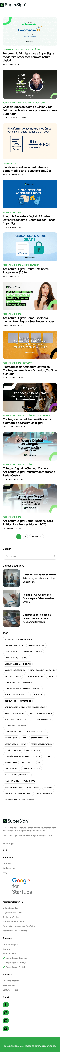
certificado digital (34, 676)
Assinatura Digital (21, 49)
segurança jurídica (14, 787)
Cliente (51, 676)
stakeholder (33, 787)
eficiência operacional (15, 726)
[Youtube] (6, 1028)
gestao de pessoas (39, 738)
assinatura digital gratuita (17, 658)
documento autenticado (40, 713)
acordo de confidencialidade (18, 639)
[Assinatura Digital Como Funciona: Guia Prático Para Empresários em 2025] (30, 498)
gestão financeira (13, 750)
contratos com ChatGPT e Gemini (19, 701)
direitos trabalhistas (14, 713)
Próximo (35, 537)
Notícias (35, 49)
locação (49, 756)
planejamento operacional (17, 775)
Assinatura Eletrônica (15, 670)
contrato (38, 695)
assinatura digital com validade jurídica (23, 652)
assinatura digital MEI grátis (18, 664)
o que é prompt (11, 769)
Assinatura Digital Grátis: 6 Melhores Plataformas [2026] (26, 270)
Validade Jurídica (30, 265)
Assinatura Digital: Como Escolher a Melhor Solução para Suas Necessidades (28, 319)
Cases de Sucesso (13, 676)
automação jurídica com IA (42, 670)
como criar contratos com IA (18, 682)
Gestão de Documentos (15, 744)
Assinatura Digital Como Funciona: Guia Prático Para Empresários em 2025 (28, 522)
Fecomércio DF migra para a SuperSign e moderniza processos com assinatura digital (28, 57)
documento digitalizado (16, 719)
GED (24, 738)
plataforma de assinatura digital (20, 781)
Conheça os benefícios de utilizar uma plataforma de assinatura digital (27, 421)
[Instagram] (6, 1012)
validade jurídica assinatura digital (21, 800)
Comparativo (9, 163)
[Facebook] (6, 1004)
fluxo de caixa (11, 738)
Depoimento (28, 103)
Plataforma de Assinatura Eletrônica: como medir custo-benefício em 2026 (27, 168)
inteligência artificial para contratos (22, 756)
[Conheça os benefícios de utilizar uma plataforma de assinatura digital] (30, 396)
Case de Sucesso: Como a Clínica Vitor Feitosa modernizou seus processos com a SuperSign (30, 110)
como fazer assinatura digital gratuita (23, 689)
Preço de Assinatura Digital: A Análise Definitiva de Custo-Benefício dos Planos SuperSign (29, 220)
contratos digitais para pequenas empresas (25, 707)
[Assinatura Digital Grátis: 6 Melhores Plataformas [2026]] (30, 246)
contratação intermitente (17, 695)
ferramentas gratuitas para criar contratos (25, 732)
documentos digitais (41, 719)
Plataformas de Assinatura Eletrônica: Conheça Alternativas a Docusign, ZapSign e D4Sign (30, 370)
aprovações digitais (14, 645)
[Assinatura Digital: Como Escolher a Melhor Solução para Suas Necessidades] (30, 295)
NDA (40, 763)
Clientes (7, 49)
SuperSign (48, 787)
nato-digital (27, 763)
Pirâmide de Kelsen (31, 769)
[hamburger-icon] (58, 5)
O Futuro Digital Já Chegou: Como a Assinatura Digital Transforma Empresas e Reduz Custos (29, 472)
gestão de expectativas (41, 744)
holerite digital (33, 750)
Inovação (40, 103)
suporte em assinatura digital (18, 793)
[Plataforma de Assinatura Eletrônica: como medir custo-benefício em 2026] (30, 140)
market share (11, 763)
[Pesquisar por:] (30, 556)
